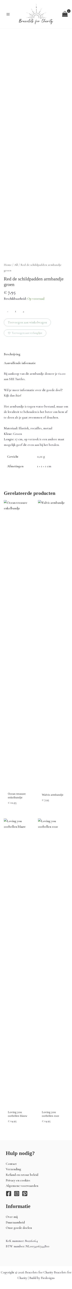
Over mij (12, 1217)
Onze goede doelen (19, 1228)
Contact (11, 1164)
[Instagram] (17, 1193)
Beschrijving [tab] (12, 354)
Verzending (13, 1169)
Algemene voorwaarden (22, 1186)
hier (18, 395)
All (16, 265)
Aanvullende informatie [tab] (20, 363)
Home (8, 265)
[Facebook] (9, 1193)
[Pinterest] (25, 1193)
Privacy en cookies (18, 1180)
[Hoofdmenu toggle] (8, 14)
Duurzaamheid (15, 1222)
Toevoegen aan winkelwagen (27, 322)
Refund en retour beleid (22, 1175)
